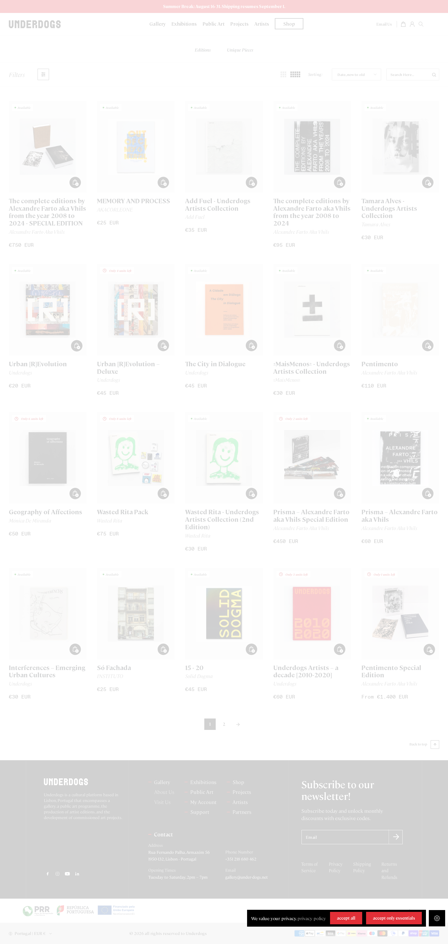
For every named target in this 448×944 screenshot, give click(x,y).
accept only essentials (394, 918)
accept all (346, 918)
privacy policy (311, 918)
